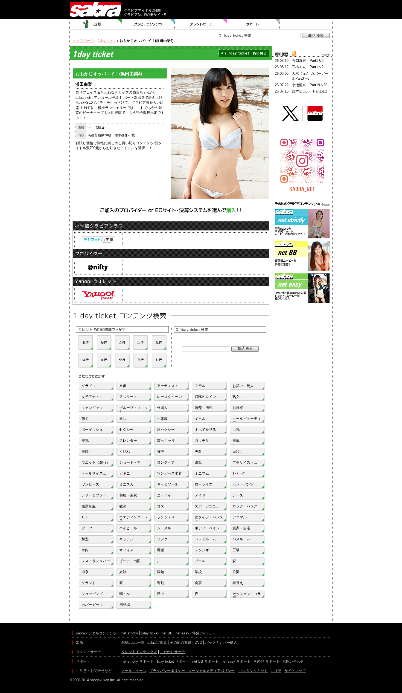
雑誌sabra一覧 (132, 642)
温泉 (85, 572)
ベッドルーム (205, 539)
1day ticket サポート (172, 661)
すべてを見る (205, 430)
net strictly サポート (137, 661)
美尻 (236, 440)
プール (200, 561)
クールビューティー (246, 420)
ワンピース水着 (169, 473)
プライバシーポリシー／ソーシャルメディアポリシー (192, 671)
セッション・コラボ (246, 595)
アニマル (239, 517)
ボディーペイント (209, 528)
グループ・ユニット (133, 409)
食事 (198, 583)
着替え (237, 583)
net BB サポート (205, 661)
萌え (85, 419)
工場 (236, 550)
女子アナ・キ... (93, 397)
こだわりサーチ (172, 652)
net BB (167, 633)
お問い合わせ (293, 661)
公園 (236, 572)
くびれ (124, 451)
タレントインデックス (139, 652)
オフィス (126, 550)
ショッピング (92, 594)
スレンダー (128, 440)
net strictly (129, 633)
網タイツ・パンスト (209, 518)
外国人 (162, 408)
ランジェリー (167, 517)
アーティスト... (169, 386)
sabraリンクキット (253, 671)
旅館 (122, 572)
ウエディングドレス (133, 518)
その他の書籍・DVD (186, 642)
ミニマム (202, 473)
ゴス (160, 506)
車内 (85, 550)
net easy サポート (236, 661)
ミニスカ (126, 484)
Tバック (238, 473)
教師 (122, 506)
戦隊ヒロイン (205, 397)
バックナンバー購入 (221, 642)
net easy (182, 633)
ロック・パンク (244, 506)
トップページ (83, 41)
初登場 (124, 605)
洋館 (160, 572)
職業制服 (88, 506)
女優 (122, 386)
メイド (200, 495)
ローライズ (203, 484)
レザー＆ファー (93, 495)
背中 (160, 451)
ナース (237, 495)
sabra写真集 (157, 642)
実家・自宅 (241, 528)
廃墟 (160, 550)
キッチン (126, 539)
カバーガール (92, 605)
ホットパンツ (243, 484)
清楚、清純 (203, 408)
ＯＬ (85, 517)
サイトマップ (295, 671)
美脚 (85, 451)
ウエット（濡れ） (95, 462)
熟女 (236, 397)
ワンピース (90, 484)
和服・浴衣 (128, 495)
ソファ (162, 539)
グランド (88, 583)
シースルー (166, 528)
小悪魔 (162, 419)
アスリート (128, 397)
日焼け (237, 451)
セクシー (126, 430)
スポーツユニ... (207, 506)
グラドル (88, 386)
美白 (198, 451)
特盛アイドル (203, 633)
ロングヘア (166, 462)
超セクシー (166, 430)
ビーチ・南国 (130, 561)
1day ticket (106, 41)
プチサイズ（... (244, 462)
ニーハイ (164, 495)
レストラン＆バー (95, 561)
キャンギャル (92, 408)
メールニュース (133, 671)
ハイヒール (128, 528)
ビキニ (124, 473)
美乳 (85, 440)
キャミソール (167, 484)
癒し (122, 419)
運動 (160, 583)
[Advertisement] (302, 328)
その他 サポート (266, 661)
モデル (200, 386)
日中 (160, 594)
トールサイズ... (93, 473)
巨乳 (236, 430)
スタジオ (202, 550)
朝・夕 (124, 594)
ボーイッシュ (92, 430)
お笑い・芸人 (243, 386)
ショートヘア (130, 462)
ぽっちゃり (166, 440)
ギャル (200, 419)
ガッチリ (202, 440)
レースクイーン (169, 397)
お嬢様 (237, 408)
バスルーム (241, 539)
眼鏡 (198, 462)
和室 (85, 539)
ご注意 (276, 671)
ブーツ (86, 528)
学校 (198, 572)
